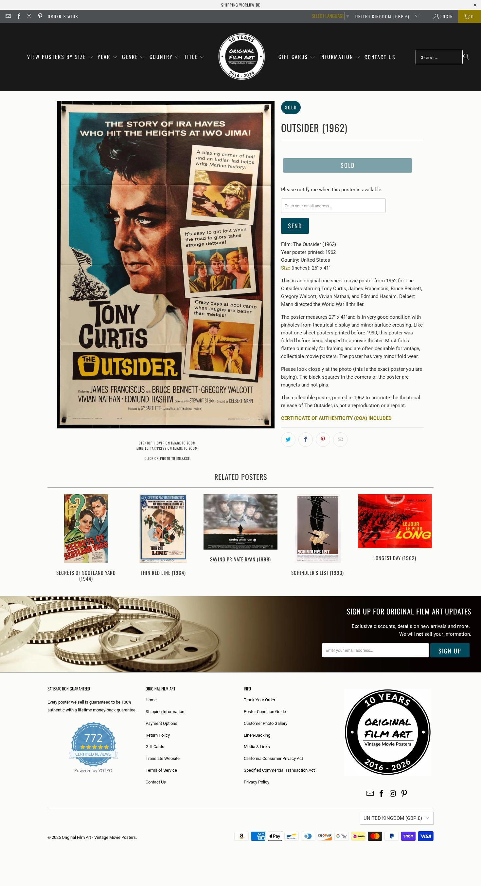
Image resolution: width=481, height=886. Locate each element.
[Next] (424, 538)
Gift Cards (155, 746)
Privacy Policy (256, 782)
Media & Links (257, 746)
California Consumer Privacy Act (273, 758)
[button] (60, 57)
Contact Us (156, 782)
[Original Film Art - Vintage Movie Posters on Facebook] (18, 16)
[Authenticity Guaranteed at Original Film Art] (47, 778)
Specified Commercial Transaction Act (279, 770)
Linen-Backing (257, 735)
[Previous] (56, 538)
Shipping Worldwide (240, 5)
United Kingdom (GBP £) (383, 16)
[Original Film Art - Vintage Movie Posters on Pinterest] (40, 16)
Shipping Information (165, 711)
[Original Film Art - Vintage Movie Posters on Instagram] (29, 16)
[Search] (466, 57)
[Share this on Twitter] (288, 439)
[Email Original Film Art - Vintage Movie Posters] (8, 16)
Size (285, 268)
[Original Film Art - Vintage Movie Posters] (241, 57)
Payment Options (161, 723)
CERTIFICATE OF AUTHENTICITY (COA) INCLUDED (336, 418)
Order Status (63, 16)
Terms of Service (161, 770)
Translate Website (163, 758)
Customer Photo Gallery (265, 723)
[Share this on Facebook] (305, 439)
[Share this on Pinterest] (323, 439)
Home (151, 699)
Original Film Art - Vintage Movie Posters (99, 837)
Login (446, 16)
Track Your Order (259, 699)
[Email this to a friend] (340, 439)
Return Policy (158, 735)
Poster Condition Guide (265, 711)
